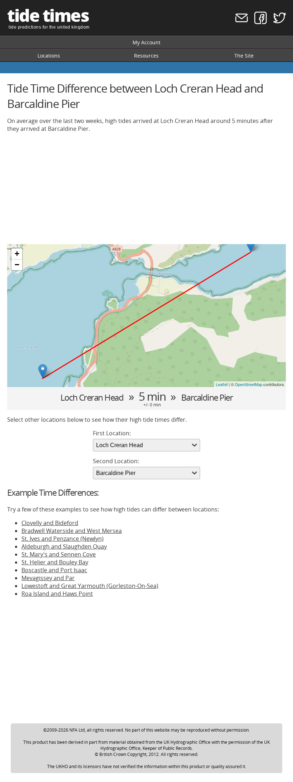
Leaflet (222, 384)
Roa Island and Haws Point (57, 594)
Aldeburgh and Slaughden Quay (64, 546)
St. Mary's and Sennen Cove (58, 554)
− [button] (17, 264)
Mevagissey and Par (48, 578)
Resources (146, 55)
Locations (49, 55)
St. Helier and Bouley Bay (54, 562)
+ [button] (17, 253)
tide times (48, 15)
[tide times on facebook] (258, 22)
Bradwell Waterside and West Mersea (71, 531)
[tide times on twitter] (277, 22)
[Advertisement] (146, 188)
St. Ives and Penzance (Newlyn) (62, 539)
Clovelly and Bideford (49, 523)
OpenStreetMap (248, 384)
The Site (244, 55)
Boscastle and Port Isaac (54, 570)
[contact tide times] (239, 22)
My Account (146, 42)
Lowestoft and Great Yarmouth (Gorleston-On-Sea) (89, 586)
